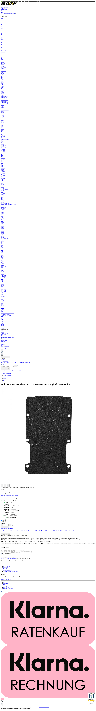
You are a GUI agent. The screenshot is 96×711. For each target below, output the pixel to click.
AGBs (4, 582)
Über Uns (5, 568)
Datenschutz (6, 587)
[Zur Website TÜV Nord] (18, 552)
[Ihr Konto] (2, 354)
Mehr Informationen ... (44, 707)
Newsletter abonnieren (6, 579)
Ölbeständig (5, 521)
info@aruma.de (13, 558)
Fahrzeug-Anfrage (7, 570)
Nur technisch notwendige (6, 708)
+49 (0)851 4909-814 (5, 558)
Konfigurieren (15, 708)
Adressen (16, 362)
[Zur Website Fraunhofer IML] (26, 552)
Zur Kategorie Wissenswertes (7, 337)
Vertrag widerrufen (7, 586)
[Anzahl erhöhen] (9, 525)
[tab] (38, 530)
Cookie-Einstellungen (8, 588)
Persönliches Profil (9, 362)
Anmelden (3, 359)
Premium (4, 523)
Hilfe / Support (6, 566)
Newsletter (5, 567)
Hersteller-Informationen (7, 528)
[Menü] (2, 350)
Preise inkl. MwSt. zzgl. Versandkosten (9, 495)
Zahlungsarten (21, 362)
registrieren (5, 361)
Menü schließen (6, 357)
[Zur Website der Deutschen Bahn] (13, 552)
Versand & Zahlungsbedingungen (10, 571)
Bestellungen (27, 362)
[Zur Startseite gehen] (9, 4)
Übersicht (3, 362)
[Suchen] (2, 352)
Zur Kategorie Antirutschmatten (8, 13)
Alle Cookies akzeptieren (25, 708)
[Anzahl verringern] (2, 525)
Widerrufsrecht (6, 584)
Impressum (5, 583)
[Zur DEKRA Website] (5, 552)
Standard (4, 520)
